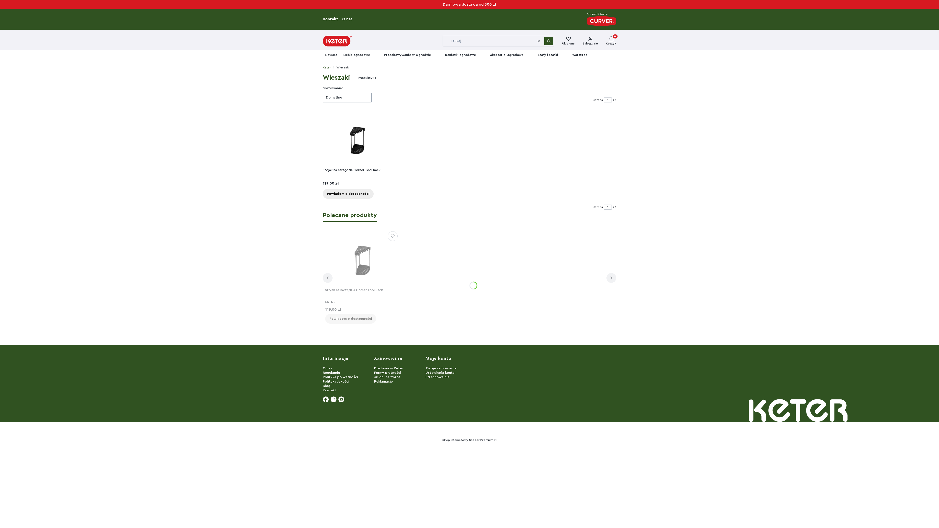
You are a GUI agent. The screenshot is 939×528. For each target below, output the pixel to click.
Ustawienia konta (440, 372)
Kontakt (332, 19)
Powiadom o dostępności (348, 194)
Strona (598, 100)
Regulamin (331, 372)
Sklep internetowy (467, 440)
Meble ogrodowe (356, 55)
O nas (349, 19)
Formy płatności (387, 372)
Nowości (331, 55)
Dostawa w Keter (388, 368)
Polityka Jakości (336, 381)
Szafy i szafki (548, 55)
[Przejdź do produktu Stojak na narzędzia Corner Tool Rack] (357, 139)
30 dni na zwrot (387, 377)
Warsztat (579, 55)
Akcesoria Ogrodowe (507, 55)
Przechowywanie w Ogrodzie (407, 55)
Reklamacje (383, 381)
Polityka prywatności (340, 377)
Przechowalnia (437, 377)
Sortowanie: (333, 88)
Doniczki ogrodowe (460, 55)
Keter (327, 67)
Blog (326, 386)
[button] (548, 41)
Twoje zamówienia (441, 368)
